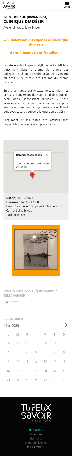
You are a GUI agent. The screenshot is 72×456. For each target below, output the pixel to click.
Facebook (36, 434)
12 (36, 362)
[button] (32, 175)
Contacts (36, 438)
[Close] (46, 155)
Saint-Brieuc (32, 27)
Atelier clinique (13, 27)
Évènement (21, 166)
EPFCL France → (36, 447)
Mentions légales (36, 443)
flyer (6, 302)
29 (36, 343)
